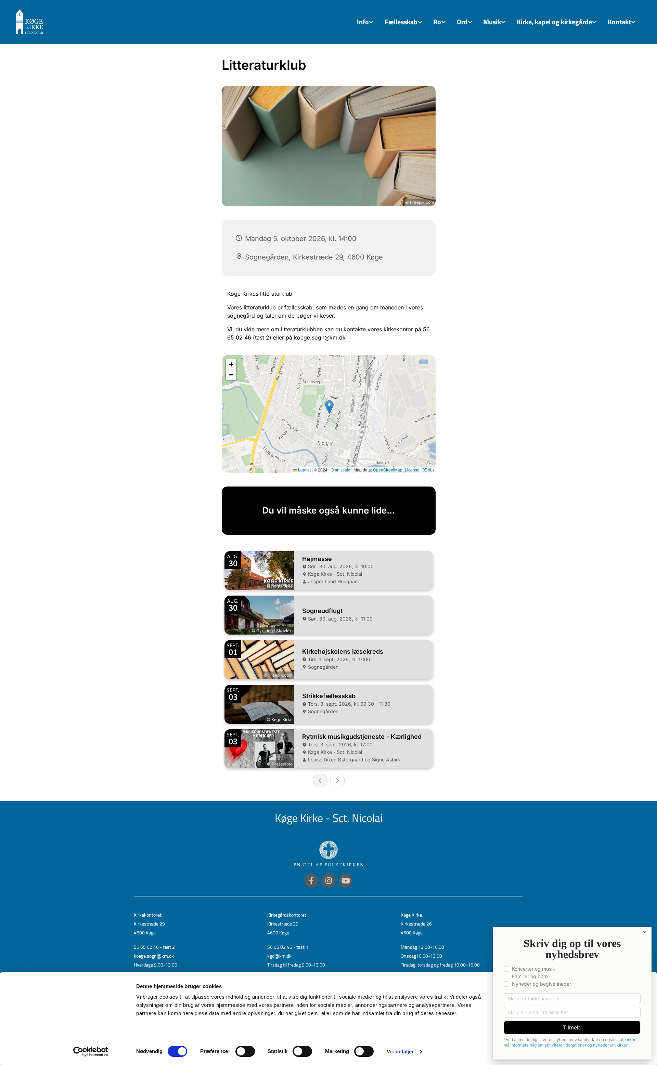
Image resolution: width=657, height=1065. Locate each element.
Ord (462, 21)
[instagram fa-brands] (328, 881)
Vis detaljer (400, 1051)
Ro (437, 21)
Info (363, 21)
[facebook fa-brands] (311, 881)
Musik (492, 21)
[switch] (245, 1051)
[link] (365, 22)
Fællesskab (401, 21)
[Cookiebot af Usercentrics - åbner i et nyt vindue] (91, 1052)
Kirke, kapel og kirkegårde (554, 21)
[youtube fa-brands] (345, 881)
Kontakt (619, 21)
